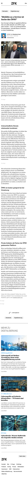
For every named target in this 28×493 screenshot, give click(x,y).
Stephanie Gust (17, 34)
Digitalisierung (15, 11)
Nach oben (22, 456)
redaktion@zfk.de (17, 297)
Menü (1, 3)
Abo (26, 3)
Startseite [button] (14, 3)
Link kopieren (15, 312)
